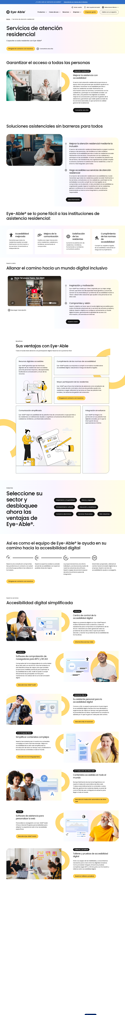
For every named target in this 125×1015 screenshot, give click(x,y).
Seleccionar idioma (111, 7)
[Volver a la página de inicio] (15, 12)
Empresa (76, 12)
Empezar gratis (90, 12)
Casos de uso (54, 12)
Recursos (66, 12)
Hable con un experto (109, 12)
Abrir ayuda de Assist (93, 7)
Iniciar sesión (78, 7)
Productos (41, 12)
